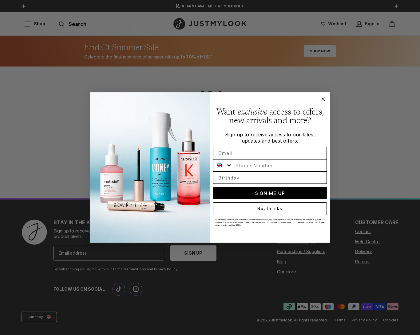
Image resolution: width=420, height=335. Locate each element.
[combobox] (222, 165)
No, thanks (270, 208)
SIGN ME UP (270, 193)
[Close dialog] (323, 99)
